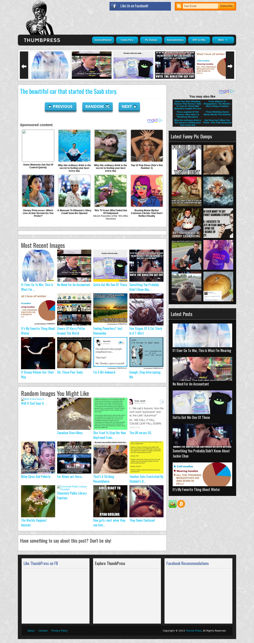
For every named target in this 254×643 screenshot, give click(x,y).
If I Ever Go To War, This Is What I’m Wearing (202, 350)
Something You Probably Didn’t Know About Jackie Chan (201, 453)
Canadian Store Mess (70, 432)
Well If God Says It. (32, 403)
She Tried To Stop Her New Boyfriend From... (109, 435)
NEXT (127, 106)
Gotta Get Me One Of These (110, 284)
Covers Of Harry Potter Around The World (71, 331)
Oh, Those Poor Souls (70, 372)
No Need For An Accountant (73, 284)
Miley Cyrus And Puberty (35, 476)
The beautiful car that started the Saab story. (68, 91)
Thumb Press (193, 630)
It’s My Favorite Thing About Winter (196, 489)
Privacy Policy (60, 630)
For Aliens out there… (70, 476)
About (31, 630)
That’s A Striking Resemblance (103, 479)
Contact (43, 630)
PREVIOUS (63, 106)
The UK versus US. (140, 432)
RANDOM (95, 106)
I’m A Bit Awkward (104, 372)
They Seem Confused (142, 520)
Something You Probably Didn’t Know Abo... (144, 287)
